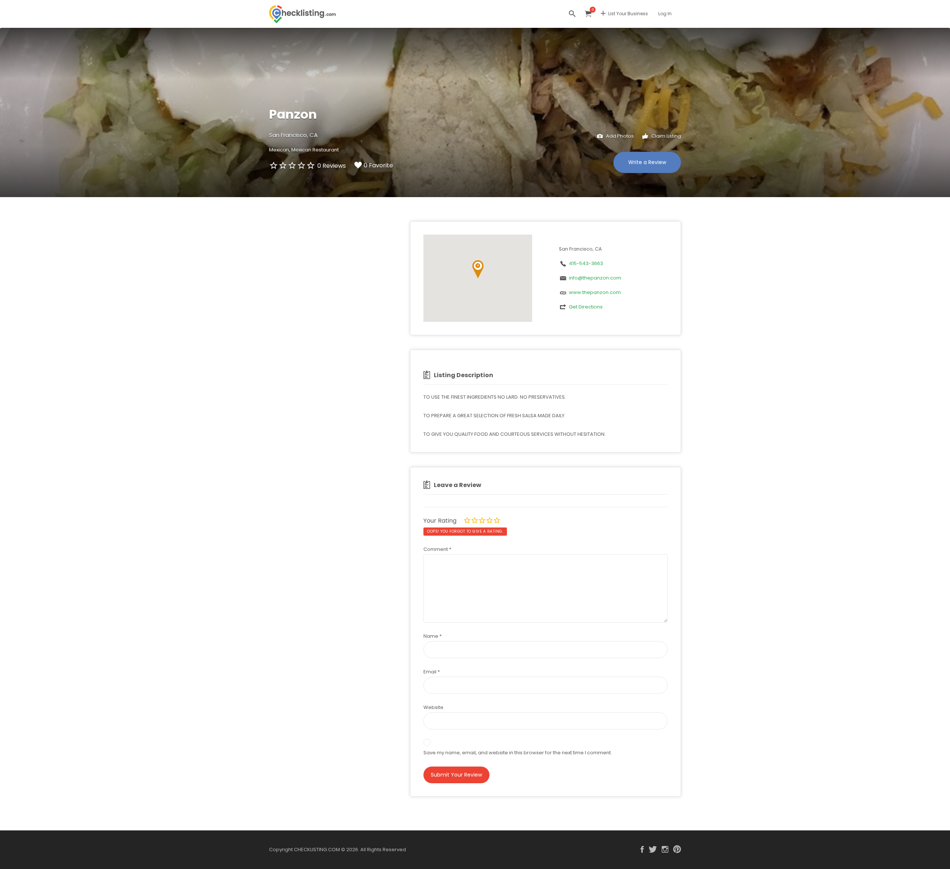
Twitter (653, 849)
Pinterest (677, 849)
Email (431, 671)
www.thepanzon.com (595, 292)
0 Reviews (331, 165)
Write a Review (647, 162)
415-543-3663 (586, 263)
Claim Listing (665, 136)
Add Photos (619, 136)
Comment (437, 549)
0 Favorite (378, 165)
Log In (665, 13)
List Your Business (628, 13)
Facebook (642, 849)
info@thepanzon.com (595, 277)
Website (433, 707)
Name (432, 636)
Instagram (665, 849)
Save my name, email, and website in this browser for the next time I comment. (517, 752)
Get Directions (586, 306)
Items (588, 14)
